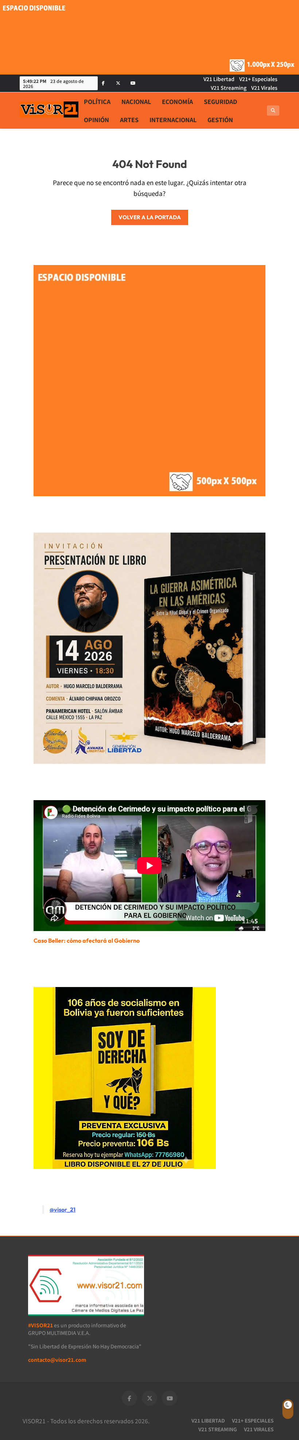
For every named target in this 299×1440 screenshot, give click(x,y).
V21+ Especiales (258, 79)
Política (97, 101)
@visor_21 (62, 1209)
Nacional (136, 101)
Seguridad (220, 101)
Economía (177, 101)
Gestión (220, 119)
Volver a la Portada (150, 217)
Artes (129, 119)
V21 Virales (264, 87)
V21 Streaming (228, 87)
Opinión (96, 119)
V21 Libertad (218, 79)
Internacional (173, 119)
